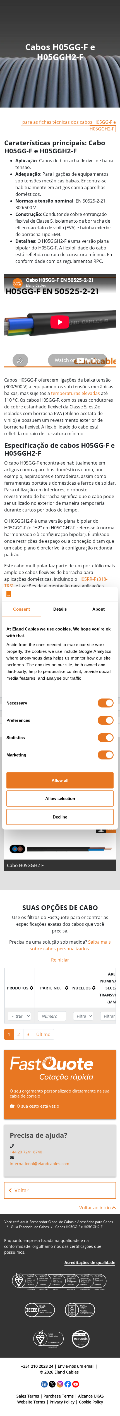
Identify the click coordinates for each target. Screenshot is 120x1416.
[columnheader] (20, 988)
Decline (60, 816)
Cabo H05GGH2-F (25, 865)
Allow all (60, 780)
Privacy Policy (62, 1402)
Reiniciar (60, 960)
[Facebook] (67, 1383)
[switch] (106, 720)
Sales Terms (27, 1396)
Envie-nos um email (76, 1366)
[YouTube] (75, 1383)
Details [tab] (60, 609)
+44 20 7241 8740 (26, 1152)
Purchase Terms (59, 1396)
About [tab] (98, 609)
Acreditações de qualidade (89, 1262)
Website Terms (31, 1402)
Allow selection (60, 798)
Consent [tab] (21, 609)
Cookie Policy (91, 1402)
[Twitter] (52, 1383)
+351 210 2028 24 (37, 1366)
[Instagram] (60, 1383)
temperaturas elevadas (75, 393)
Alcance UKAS (91, 1396)
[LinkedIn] (44, 1383)
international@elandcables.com (39, 1163)
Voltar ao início (95, 1208)
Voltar (21, 1190)
